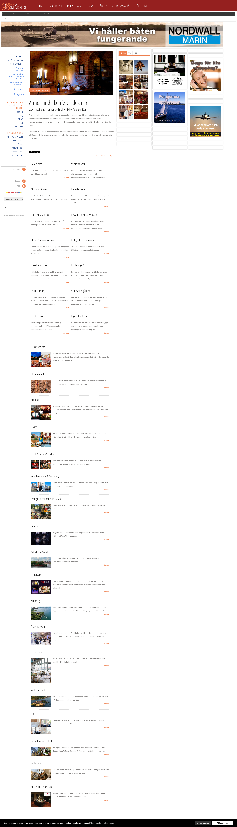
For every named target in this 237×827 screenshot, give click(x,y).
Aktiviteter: (20, 56)
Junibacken (36, 652)
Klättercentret (37, 374)
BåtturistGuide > (18, 155)
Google (17, 181)
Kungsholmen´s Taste (42, 741)
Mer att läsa (74, 6)
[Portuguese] (17, 192)
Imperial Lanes (78, 189)
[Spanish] (21, 192)
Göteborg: (20, 115)
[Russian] (19, 192)
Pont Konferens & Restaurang (45, 476)
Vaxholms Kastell (39, 690)
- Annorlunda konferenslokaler (18, 69)
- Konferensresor (18, 89)
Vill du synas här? (121, 6)
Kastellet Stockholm (40, 552)
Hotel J (34, 714)
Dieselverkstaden (39, 265)
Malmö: (21, 119)
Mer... (147, 6)
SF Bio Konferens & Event (43, 240)
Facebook (16, 169)
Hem (40, 6)
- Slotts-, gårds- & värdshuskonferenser (17, 95)
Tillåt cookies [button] (222, 823)
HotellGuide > (19, 144)
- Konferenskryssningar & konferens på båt (16, 83)
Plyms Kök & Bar (79, 316)
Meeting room (38, 626)
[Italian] (15, 192)
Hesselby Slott (38, 347)
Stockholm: (20, 111)
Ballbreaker (36, 575)
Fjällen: (21, 123)
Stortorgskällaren (39, 189)
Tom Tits (35, 526)
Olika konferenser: (17, 63)
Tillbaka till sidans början (104, 156)
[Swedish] (7, 192)
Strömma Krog (78, 164)
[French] (11, 192)
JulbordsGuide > (18, 140)
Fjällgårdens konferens (82, 240)
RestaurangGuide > (17, 148)
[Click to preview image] (71, 73)
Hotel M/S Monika (40, 215)
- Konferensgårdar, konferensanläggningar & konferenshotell (16, 76)
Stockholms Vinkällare (41, 787)
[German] (13, 192)
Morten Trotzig (38, 291)
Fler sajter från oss (96, 6)
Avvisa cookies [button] (203, 823)
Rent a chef (36, 164)
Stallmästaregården (80, 291)
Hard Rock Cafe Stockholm (43, 454)
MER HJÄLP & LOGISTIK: (15, 136)
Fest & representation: (16, 60)
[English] (9, 192)
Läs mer (65, 177)
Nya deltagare (54, 6)
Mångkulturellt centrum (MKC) (46, 499)
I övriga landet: (18, 126)
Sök (138, 6)
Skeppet (35, 400)
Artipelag (35, 601)
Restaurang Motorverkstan (84, 215)
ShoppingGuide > (17, 151)
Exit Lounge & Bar (79, 265)
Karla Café (36, 763)
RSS (18, 186)
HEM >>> (20, 52)
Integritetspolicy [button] (110, 823)
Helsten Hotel (37, 316)
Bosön (34, 427)
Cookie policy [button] (96, 823)
